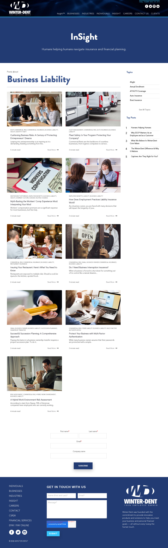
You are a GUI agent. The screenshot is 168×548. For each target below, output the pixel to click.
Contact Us (142, 14)
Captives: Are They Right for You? (144, 156)
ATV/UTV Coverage (138, 91)
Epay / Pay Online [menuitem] (19, 525)
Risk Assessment (16, 394)
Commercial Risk (20, 130)
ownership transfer (18, 330)
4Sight (12, 132)
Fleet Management (76, 130)
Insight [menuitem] (13, 501)
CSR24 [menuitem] (12, 516)
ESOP (12, 130)
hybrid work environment (46, 394)
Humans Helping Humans (38, 198)
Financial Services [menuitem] (20, 521)
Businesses (73, 14)
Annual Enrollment (137, 87)
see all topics (144, 110)
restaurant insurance (18, 264)
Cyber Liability (87, 328)
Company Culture (22, 198)
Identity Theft (21, 132)
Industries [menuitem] (15, 496)
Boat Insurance (136, 100)
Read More (52, 150)
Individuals (103, 14)
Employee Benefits (36, 196)
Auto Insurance (103, 130)
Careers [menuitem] (14, 506)
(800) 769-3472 (155, 2)
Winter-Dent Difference (19, 196)
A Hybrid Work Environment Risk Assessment (31, 400)
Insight (116, 14)
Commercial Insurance (35, 130)
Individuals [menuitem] (16, 486)
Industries (88, 14)
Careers (127, 14)
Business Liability (51, 130)
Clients (155, 14)
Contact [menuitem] (14, 511)
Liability (86, 196)
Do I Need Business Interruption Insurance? (88, 268)
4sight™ (61, 14)
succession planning (49, 328)
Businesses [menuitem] (15, 491)
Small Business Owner (90, 262)
